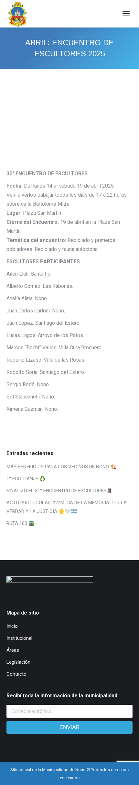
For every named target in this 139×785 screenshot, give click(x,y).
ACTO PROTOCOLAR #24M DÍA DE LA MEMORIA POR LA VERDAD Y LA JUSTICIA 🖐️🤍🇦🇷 (66, 507)
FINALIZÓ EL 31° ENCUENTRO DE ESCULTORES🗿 (59, 491)
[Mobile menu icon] (126, 13)
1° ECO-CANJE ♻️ (26, 479)
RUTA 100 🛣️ (20, 523)
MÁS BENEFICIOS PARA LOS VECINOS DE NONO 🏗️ (61, 467)
